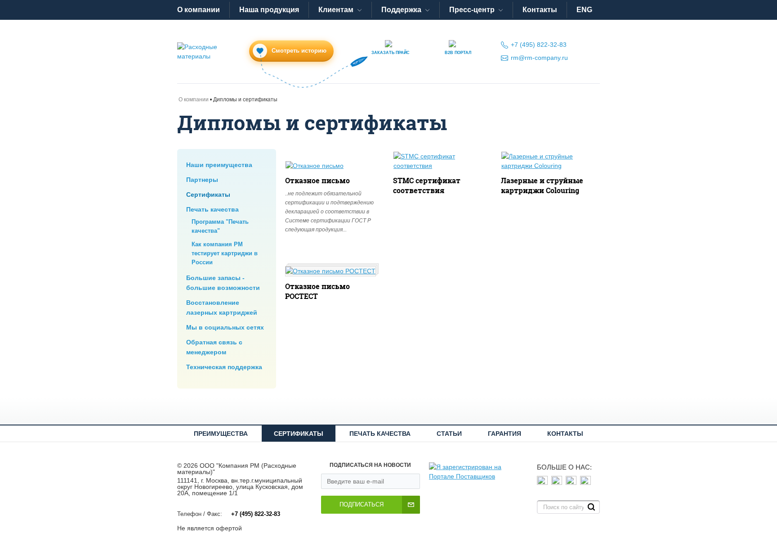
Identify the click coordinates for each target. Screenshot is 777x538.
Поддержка (401, 10)
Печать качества (212, 209)
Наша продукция (269, 10)
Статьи (449, 433)
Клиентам (335, 10)
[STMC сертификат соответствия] (441, 161)
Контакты (539, 10)
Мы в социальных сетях (225, 327)
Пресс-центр (472, 10)
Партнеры (202, 179)
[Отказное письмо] (314, 166)
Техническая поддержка (224, 367)
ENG (584, 10)
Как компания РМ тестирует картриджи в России (225, 253)
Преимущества (221, 433)
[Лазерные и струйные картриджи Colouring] (549, 161)
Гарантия (504, 433)
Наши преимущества (219, 164)
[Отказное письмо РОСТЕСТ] (330, 271)
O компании (198, 10)
